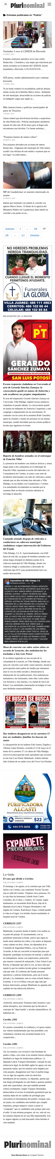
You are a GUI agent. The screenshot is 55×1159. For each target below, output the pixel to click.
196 (35, 228)
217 (23, 235)
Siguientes (34, 235)
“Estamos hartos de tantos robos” (20, 137)
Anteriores (9, 228)
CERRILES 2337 (12, 923)
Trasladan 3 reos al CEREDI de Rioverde (24, 51)
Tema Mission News (19, 1155)
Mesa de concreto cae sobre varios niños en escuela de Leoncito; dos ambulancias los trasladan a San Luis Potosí (26, 650)
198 (6, 235)
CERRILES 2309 (12, 995)
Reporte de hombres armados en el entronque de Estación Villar (27, 457)
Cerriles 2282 (10, 1044)
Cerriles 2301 (10, 1019)
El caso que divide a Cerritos (18, 878)
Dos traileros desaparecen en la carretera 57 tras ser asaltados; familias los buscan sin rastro (26, 737)
